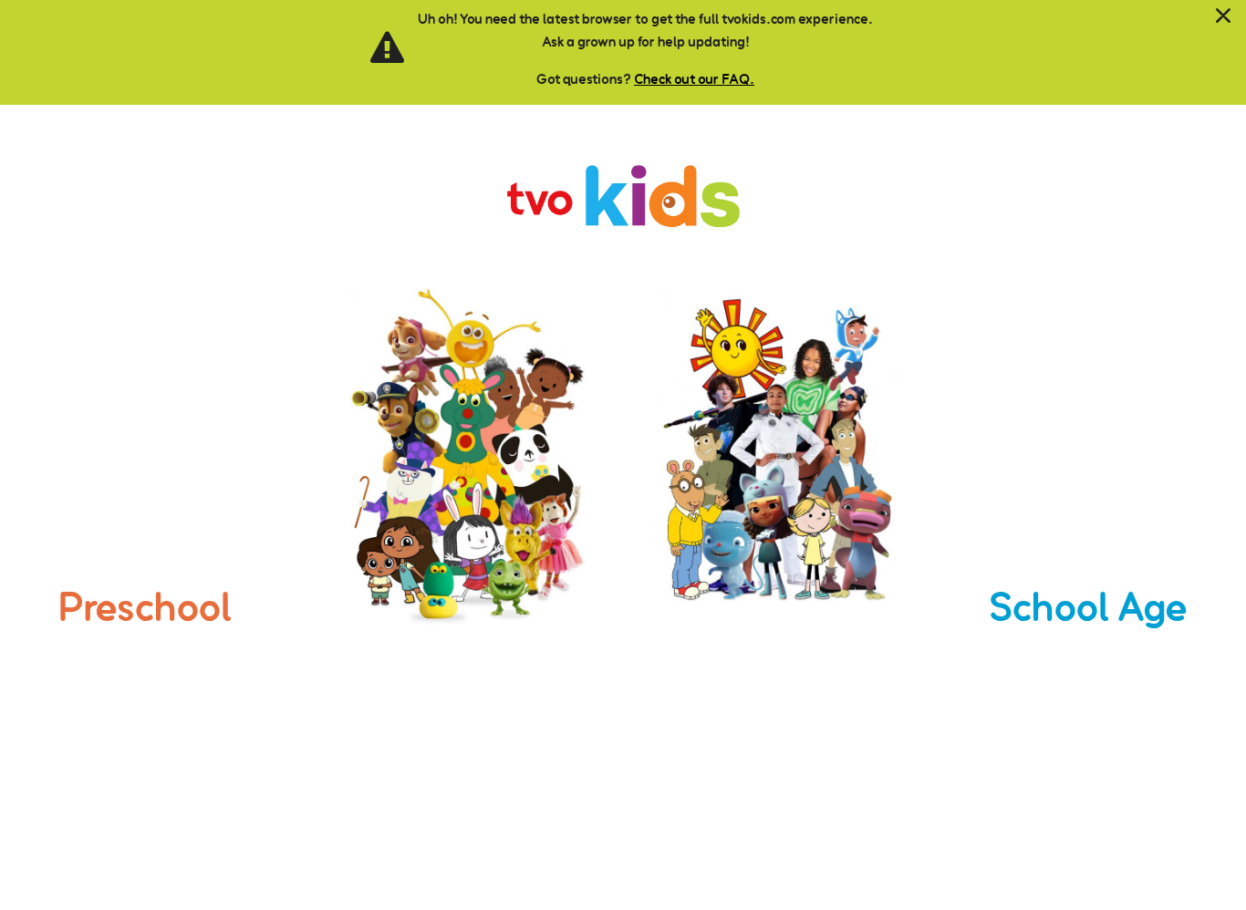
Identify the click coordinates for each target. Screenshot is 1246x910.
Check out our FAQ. (694, 78)
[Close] (1223, 16)
